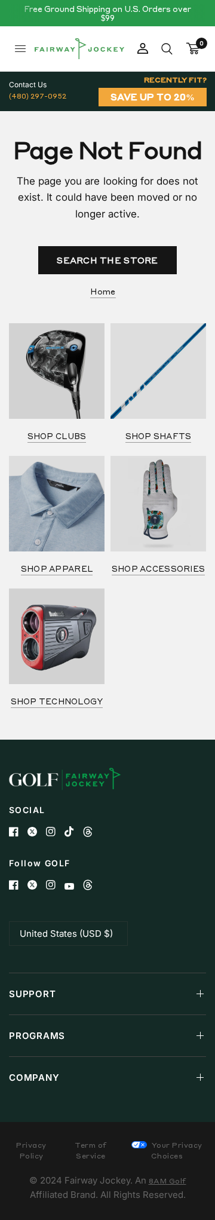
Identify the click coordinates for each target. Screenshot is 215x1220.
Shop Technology (57, 701)
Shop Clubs (57, 436)
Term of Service (91, 1150)
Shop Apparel (57, 568)
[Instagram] (55, 831)
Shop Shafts (158, 436)
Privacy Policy (31, 1150)
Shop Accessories (158, 568)
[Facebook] (18, 831)
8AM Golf (167, 1180)
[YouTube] (73, 886)
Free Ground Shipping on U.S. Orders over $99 (107, 13)
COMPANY (34, 1077)
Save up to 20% (152, 97)
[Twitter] (36, 831)
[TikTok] (73, 831)
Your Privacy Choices (175, 1150)
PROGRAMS (37, 1035)
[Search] (167, 48)
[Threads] (92, 831)
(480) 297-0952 (37, 95)
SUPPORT (32, 994)
